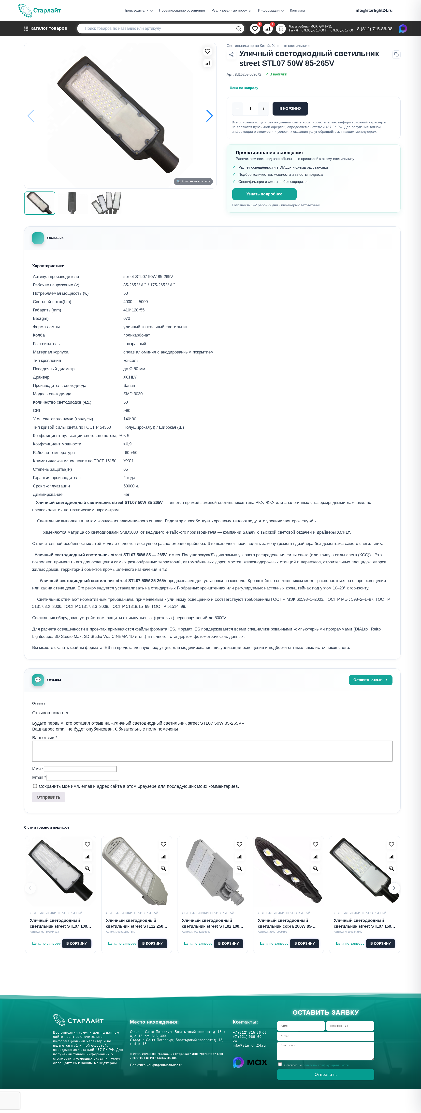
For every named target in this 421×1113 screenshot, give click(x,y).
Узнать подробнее (264, 194)
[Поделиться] (231, 54)
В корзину (290, 109)
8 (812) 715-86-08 (374, 28)
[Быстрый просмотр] (87, 868)
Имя (38, 768)
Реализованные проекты (231, 10)
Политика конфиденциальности (157, 1065)
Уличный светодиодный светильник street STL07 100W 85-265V (60, 923)
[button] (210, 116)
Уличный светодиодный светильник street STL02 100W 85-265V (212, 923)
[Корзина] (281, 29)
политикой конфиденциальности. (326, 1065)
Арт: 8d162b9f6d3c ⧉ (244, 74)
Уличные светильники (290, 46)
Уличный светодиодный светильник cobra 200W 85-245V (285, 923)
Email (39, 777)
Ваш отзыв (44, 737)
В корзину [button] (76, 943)
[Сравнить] (207, 63)
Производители (136, 10)
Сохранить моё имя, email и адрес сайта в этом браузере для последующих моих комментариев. (139, 786)
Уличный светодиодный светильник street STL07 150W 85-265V (364, 923)
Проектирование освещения (182, 10)
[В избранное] (207, 51)
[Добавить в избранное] (87, 844)
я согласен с (316, 1065)
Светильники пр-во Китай (248, 46)
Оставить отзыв (367, 680)
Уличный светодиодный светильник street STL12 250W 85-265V (136, 923)
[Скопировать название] (396, 54)
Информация (269, 10)
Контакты (297, 10)
